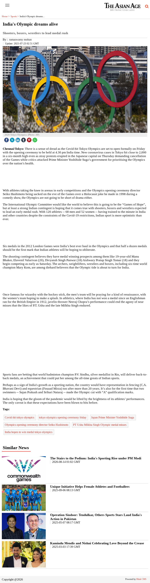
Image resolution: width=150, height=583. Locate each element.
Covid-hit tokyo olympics (20, 417)
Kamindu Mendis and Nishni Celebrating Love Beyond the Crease (97, 543)
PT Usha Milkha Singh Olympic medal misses (100, 424)
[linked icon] (18, 139)
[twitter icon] (12, 139)
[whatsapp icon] (35, 139)
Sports (15, 16)
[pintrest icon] (29, 139)
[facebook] (7, 139)
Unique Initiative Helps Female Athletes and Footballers (90, 486)
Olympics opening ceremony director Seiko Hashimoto (37, 424)
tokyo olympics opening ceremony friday (63, 417)
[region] (75, 232)
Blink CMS (141, 579)
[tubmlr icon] (24, 139)
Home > (6, 16)
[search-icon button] (146, 6)
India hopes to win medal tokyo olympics (29, 432)
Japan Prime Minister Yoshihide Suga (113, 417)
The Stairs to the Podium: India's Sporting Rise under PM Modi (95, 458)
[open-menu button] (7, 5)
